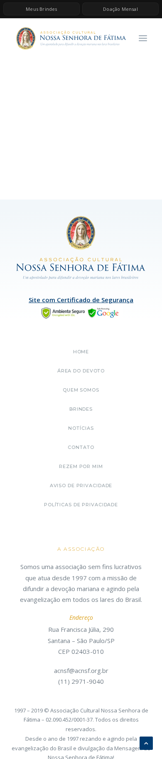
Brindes (81, 409)
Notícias (80, 428)
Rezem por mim (81, 466)
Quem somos (81, 390)
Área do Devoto (81, 371)
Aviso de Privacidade (81, 485)
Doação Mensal (120, 9)
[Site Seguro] (81, 312)
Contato (81, 447)
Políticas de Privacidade (81, 505)
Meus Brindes (41, 9)
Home (81, 352)
